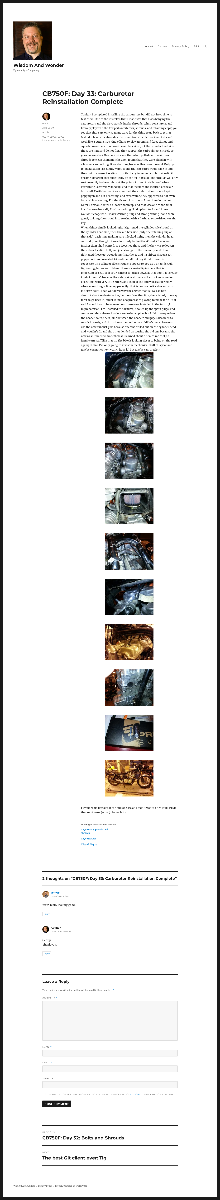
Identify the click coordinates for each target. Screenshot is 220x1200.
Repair (66, 140)
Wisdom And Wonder (38, 65)
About (149, 46)
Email (47, 1062)
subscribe (136, 1094)
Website (47, 1078)
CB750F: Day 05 (89, 844)
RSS (196, 46)
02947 (45, 136)
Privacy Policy (180, 46)
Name (47, 1046)
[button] (205, 46)
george (55, 892)
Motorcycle (56, 140)
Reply (47, 914)
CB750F (61, 136)
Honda (46, 140)
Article (45, 132)
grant (45, 123)
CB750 (53, 136)
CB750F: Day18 (88, 838)
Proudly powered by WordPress (71, 1185)
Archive (162, 46)
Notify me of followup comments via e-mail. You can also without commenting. (111, 1094)
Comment (49, 998)
